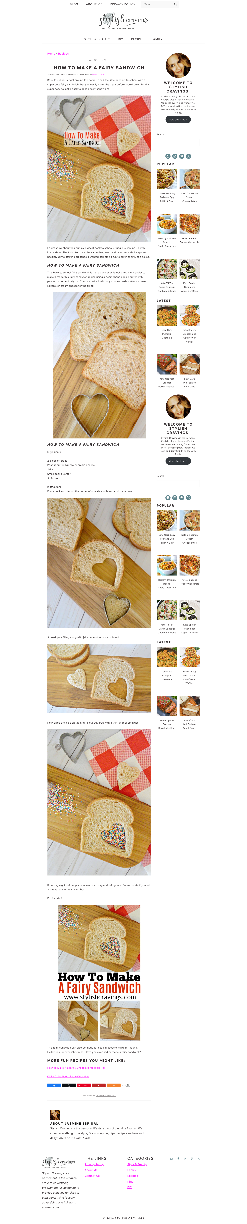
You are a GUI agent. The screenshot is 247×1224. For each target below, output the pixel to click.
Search (160, 134)
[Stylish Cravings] (123, 29)
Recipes (63, 53)
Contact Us (92, 1175)
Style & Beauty (137, 1164)
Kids (130, 1181)
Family (131, 1170)
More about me (177, 119)
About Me (91, 1170)
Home (51, 53)
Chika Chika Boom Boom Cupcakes (68, 1076)
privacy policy (98, 74)
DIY (129, 1187)
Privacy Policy (94, 1164)
